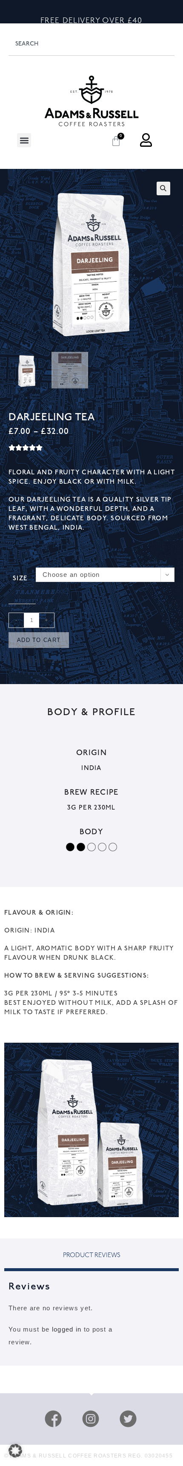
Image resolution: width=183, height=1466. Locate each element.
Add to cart (38, 640)
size (20, 578)
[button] (24, 140)
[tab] (91, 1257)
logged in (67, 1329)
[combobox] (91, 44)
